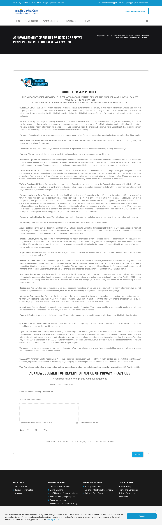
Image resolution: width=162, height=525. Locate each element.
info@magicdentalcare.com (53, 3)
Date (21, 430)
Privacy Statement (127, 493)
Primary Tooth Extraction (95, 486)
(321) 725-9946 (35, 3)
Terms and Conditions (128, 490)
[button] (155, 510)
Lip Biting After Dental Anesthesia (64, 493)
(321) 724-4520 (120, 3)
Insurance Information (24, 490)
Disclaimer (123, 497)
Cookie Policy (125, 486)
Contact (18, 493)
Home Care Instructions (60, 486)
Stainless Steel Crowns (94, 493)
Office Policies (21, 486)
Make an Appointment (135, 11)
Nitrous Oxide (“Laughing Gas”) (63, 497)
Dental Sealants (56, 490)
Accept (142, 516)
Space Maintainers (58, 500)
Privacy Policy (53, 520)
